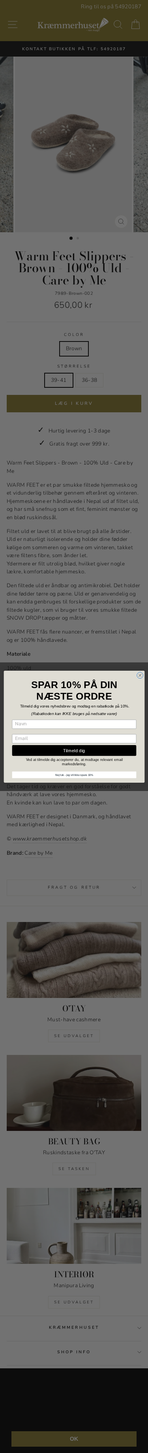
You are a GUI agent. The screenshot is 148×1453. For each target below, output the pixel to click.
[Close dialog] (140, 675)
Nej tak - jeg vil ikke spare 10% (74, 774)
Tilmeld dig (74, 750)
